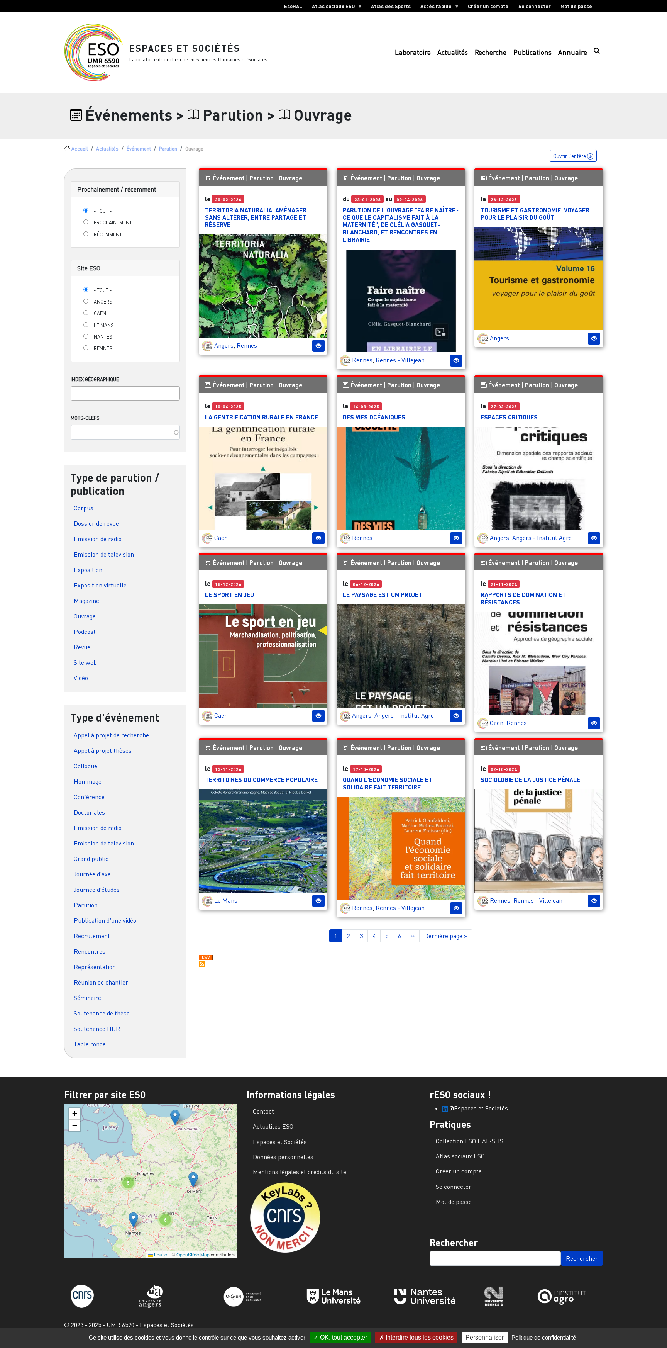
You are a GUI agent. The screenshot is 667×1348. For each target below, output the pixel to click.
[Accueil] (96, 52)
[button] (175, 1118)
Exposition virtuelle (100, 585)
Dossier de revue (96, 523)
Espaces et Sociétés (184, 48)
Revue (82, 647)
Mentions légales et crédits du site (299, 1172)
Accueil (79, 149)
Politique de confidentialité (543, 1337)
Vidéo (81, 678)
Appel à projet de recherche (111, 735)
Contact (263, 1111)
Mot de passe (576, 6)
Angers (103, 302)
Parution (168, 149)
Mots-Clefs (85, 418)
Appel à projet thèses (103, 750)
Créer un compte (488, 6)
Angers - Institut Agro (542, 538)
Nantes (103, 337)
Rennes (103, 348)
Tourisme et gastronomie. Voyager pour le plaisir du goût (535, 213)
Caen (100, 313)
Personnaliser (485, 1337)
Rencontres (89, 951)
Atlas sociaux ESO (331, 7)
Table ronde (90, 1044)
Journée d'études (97, 889)
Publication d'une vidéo (105, 920)
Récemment (108, 234)
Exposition (88, 570)
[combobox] (125, 393)
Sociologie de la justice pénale (530, 779)
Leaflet (160, 1254)
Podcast (85, 631)
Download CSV (206, 958)
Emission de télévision (104, 554)
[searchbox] (75, 393)
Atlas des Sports (391, 6)
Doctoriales (89, 812)
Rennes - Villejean (400, 360)
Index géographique (95, 379)
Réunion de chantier (101, 982)
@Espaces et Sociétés (478, 1108)
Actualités (452, 52)
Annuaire (572, 52)
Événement (139, 149)
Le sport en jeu (229, 594)
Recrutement (92, 936)
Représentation (95, 967)
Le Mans (104, 325)
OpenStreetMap (193, 1254)
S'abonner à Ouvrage (202, 964)
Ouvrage (85, 616)
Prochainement (113, 222)
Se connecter (534, 6)
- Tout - (103, 211)
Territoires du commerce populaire (261, 779)
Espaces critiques (509, 417)
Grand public (91, 858)
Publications (532, 52)
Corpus (83, 508)
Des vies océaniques (374, 417)
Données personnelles (283, 1157)
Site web (85, 662)
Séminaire (87, 998)
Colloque (85, 766)
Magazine (86, 600)
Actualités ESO (273, 1126)
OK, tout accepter (342, 1337)
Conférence (89, 797)
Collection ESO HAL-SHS (469, 1141)
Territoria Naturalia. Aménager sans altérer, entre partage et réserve (255, 217)
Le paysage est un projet (382, 594)
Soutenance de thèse (102, 1013)
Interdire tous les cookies (419, 1337)
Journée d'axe (92, 874)
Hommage (88, 781)
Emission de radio (98, 539)
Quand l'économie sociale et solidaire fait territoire (387, 783)
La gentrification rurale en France (261, 417)
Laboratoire (413, 52)
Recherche (490, 52)
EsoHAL (293, 6)
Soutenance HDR (97, 1028)
